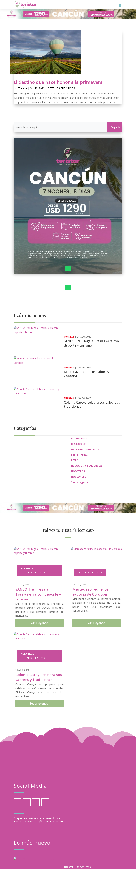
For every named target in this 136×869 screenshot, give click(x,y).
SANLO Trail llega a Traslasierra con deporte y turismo (91, 343)
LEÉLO (75, 460)
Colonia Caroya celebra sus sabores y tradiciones (92, 404)
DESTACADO (78, 444)
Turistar (22, 88)
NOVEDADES (78, 476)
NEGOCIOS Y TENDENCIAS (86, 465)
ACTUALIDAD (79, 438)
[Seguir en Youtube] (45, 802)
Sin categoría (79, 482)
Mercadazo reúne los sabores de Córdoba (88, 374)
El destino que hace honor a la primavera (58, 82)
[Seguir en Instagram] (36, 802)
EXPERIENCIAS (79, 455)
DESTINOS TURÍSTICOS (61, 88)
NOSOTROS (78, 471)
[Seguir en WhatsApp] (68, 268)
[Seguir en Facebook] (17, 802)
